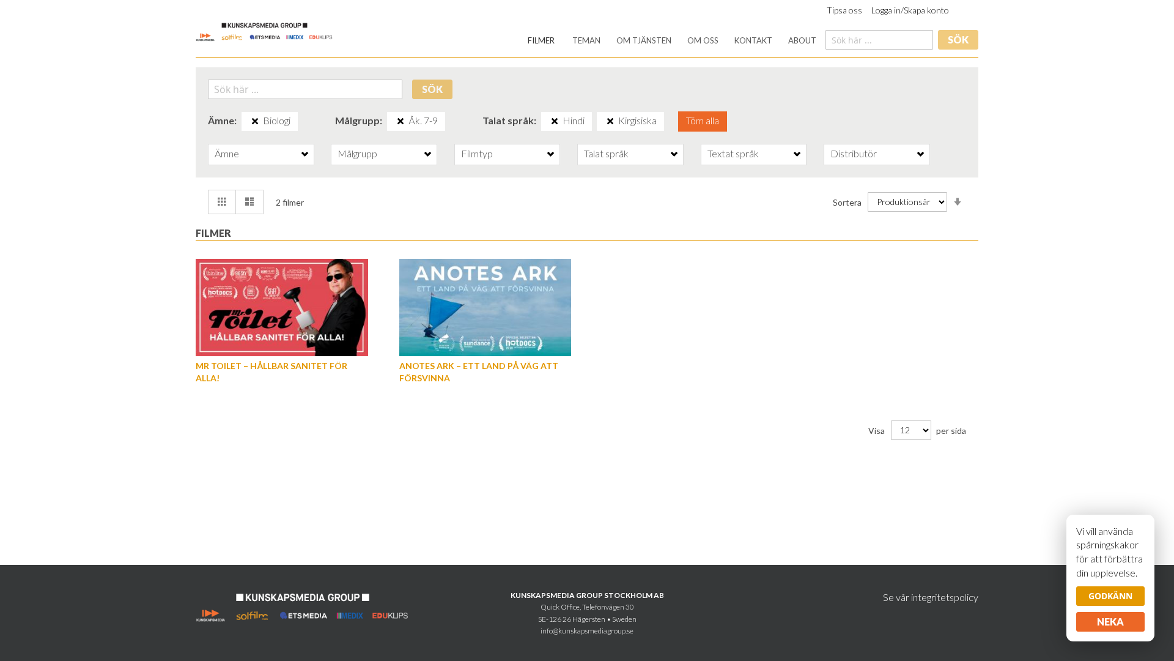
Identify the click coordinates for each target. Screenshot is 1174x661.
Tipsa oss (844, 10)
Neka (1110, 621)
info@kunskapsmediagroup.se (587, 630)
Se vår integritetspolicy (930, 597)
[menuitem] (541, 41)
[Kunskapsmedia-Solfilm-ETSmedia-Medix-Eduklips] (264, 31)
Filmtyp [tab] (477, 153)
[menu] (672, 41)
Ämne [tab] (227, 153)
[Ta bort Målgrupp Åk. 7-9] (400, 121)
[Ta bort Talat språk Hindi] (554, 121)
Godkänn (1110, 596)
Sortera (847, 201)
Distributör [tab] (853, 153)
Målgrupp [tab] (357, 153)
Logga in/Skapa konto (910, 10)
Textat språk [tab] (733, 153)
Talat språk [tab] (606, 153)
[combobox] (879, 40)
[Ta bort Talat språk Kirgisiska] (610, 121)
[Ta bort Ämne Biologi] (255, 121)
